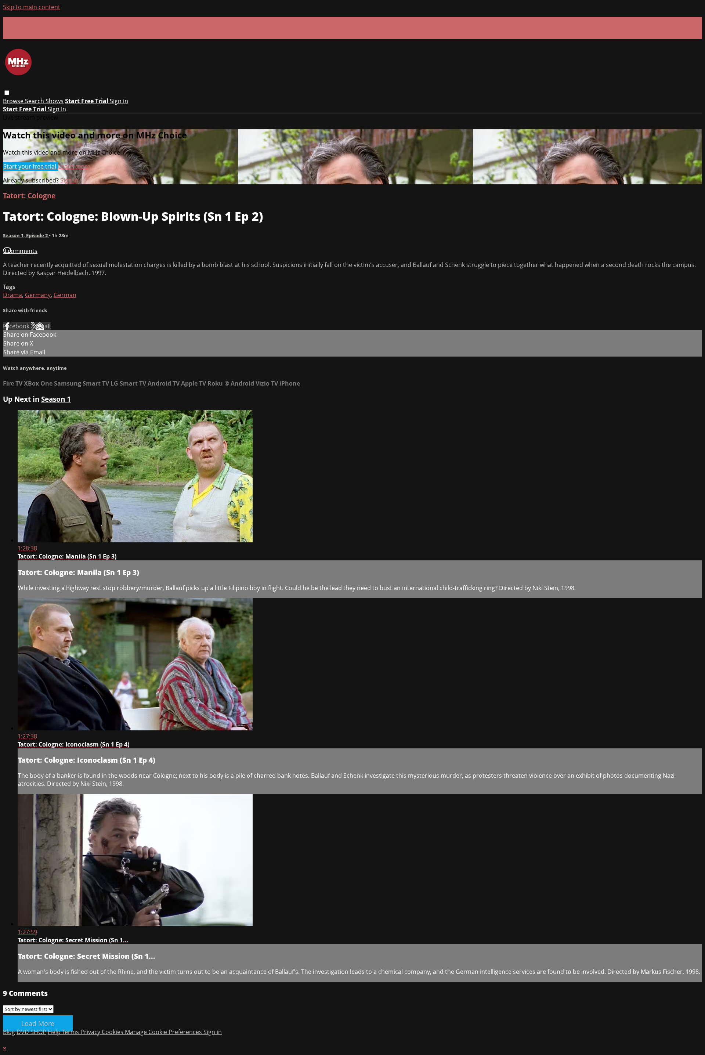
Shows (55, 101)
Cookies (113, 1032)
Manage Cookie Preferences (164, 1032)
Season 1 (56, 399)
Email (43, 326)
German (65, 295)
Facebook (17, 326)
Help (55, 1032)
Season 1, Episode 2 (26, 235)
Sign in (119, 101)
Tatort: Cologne (29, 195)
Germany (38, 295)
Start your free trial (30, 166)
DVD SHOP (31, 1032)
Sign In (57, 109)
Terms (71, 1032)
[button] (6, 92)
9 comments (20, 251)
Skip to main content (31, 7)
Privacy (91, 1032)
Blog (9, 1032)
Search (35, 101)
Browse (14, 101)
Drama (12, 295)
